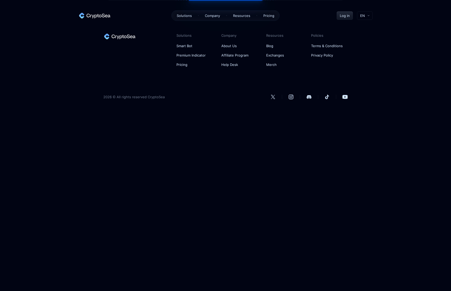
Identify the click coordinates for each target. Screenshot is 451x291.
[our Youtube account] (345, 97)
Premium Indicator (191, 55)
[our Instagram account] (291, 97)
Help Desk (229, 65)
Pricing (268, 16)
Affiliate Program (234, 55)
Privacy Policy (322, 55)
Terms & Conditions (327, 46)
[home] (94, 15)
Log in (345, 16)
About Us (229, 46)
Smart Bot (184, 46)
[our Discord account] (309, 97)
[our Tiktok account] (327, 97)
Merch (271, 65)
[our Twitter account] (273, 97)
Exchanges (275, 55)
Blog (269, 46)
